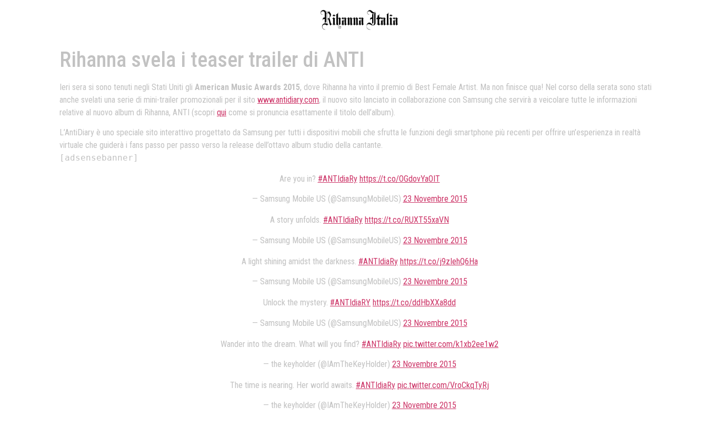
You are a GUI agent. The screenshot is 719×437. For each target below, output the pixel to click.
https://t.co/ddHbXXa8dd (414, 302)
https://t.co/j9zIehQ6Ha (439, 261)
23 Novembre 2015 (435, 199)
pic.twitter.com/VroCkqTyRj (443, 385)
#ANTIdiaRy (337, 179)
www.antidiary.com (288, 100)
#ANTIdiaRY (350, 302)
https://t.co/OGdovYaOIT (399, 179)
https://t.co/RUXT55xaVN (407, 220)
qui (221, 112)
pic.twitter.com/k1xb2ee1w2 (450, 344)
